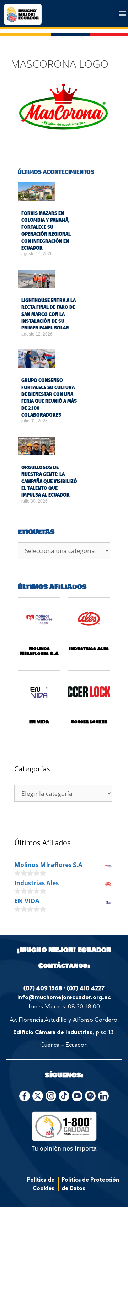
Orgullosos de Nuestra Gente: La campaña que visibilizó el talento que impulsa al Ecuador (49, 481)
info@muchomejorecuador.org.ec (64, 997)
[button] (122, 13)
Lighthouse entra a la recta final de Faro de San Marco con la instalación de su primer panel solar (48, 314)
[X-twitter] (37, 1096)
